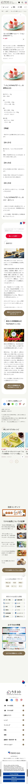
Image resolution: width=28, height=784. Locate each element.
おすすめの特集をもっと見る (14, 653)
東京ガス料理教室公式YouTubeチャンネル (13, 386)
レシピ (6, 7)
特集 (5, 730)
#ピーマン (14, 586)
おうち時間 (7, 747)
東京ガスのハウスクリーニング (9, 760)
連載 (5, 735)
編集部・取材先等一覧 (10, 740)
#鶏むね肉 (8, 582)
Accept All (14, 781)
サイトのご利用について (12, 421)
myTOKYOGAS (14, 756)
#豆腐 (7, 586)
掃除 (14, 7)
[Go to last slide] (2, 7)
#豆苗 (14, 582)
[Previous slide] (11, 461)
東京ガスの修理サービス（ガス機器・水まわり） (14, 758)
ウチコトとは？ (8, 744)
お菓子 (6, 38)
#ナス (20, 586)
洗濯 (21, 7)
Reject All (14, 777)
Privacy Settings (14, 774)
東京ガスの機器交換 (21, 760)
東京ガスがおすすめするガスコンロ (14, 313)
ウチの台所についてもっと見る (14, 570)
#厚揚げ (20, 582)
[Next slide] (26, 7)
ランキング (7, 725)
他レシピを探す (13, 236)
